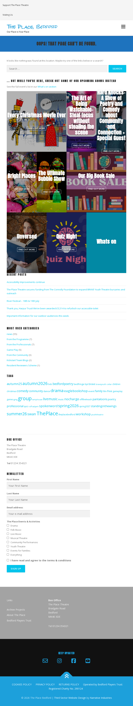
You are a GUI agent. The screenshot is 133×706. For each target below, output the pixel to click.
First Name (13, 479)
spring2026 (68, 405)
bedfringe (79, 384)
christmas (11, 391)
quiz (26, 406)
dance (46, 391)
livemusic (50, 399)
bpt (86, 384)
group (25, 398)
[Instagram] (59, 660)
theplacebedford (67, 414)
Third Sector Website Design (70, 697)
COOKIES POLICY (22, 684)
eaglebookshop (76, 391)
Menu (123, 26)
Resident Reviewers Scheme (22, 365)
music (61, 399)
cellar (109, 384)
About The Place (16, 615)
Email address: (15, 507)
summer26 (17, 413)
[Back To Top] (66, 676)
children (116, 384)
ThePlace (47, 413)
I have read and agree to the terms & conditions (41, 560)
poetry (112, 399)
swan (31, 413)
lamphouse (37, 399)
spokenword (48, 406)
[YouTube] (87, 660)
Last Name (13, 493)
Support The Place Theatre (16, 5)
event (91, 391)
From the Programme (18, 339)
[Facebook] (73, 660)
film (105, 391)
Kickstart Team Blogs (17, 360)
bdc (50, 384)
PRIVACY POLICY (45, 684)
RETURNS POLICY (69, 684)
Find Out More (37, 128)
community (36, 391)
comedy (22, 391)
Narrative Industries (101, 697)
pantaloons (99, 399)
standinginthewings (104, 406)
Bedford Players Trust (19, 620)
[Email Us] (45, 660)
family (99, 391)
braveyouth (101, 384)
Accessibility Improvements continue (26, 282)
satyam (35, 406)
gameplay (117, 391)
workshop (83, 414)
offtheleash (86, 399)
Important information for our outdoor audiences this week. (38, 315)
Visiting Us (8, 14)
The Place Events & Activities (23, 521)
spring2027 (84, 406)
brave (92, 384)
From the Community (17, 355)
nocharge (71, 399)
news (9, 334)
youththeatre (97, 414)
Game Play (12, 349)
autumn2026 (35, 383)
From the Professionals (19, 344)
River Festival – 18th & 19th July (23, 300)
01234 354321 (19, 463)
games (10, 399)
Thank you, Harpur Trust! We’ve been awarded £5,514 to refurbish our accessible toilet (52, 308)
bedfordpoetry (63, 384)
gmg (15, 399)
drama (57, 390)
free (109, 391)
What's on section (47, 86)
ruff (30, 406)
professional (15, 406)
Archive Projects (16, 609)
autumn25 (14, 384)
